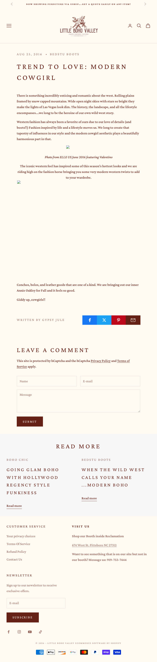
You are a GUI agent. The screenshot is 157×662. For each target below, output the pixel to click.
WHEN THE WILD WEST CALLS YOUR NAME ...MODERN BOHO (113, 477)
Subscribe (22, 617)
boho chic (18, 460)
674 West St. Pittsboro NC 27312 (94, 545)
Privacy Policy (101, 361)
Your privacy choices (21, 536)
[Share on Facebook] (90, 320)
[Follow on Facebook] (9, 632)
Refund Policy (16, 552)
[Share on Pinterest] (119, 320)
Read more (14, 506)
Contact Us (14, 559)
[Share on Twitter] (104, 320)
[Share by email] (133, 320)
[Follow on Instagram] (19, 632)
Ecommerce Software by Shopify (98, 643)
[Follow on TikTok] (40, 632)
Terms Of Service (18, 544)
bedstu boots (64, 54)
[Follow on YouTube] (30, 632)
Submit (30, 421)
